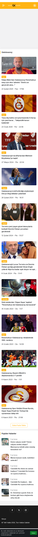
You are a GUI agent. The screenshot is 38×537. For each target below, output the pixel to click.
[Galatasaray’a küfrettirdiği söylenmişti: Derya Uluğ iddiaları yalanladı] (19, 184)
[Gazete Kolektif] (14, 5)
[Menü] (4, 5)
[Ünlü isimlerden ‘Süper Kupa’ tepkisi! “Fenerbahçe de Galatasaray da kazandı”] (19, 295)
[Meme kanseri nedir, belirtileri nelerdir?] (19, 457)
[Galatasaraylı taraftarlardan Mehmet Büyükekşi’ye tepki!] (19, 148)
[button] (34, 5)
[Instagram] (25, 510)
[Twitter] (19, 510)
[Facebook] (12, 510)
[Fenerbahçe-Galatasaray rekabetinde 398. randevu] (19, 330)
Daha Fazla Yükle (19, 425)
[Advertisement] (19, 29)
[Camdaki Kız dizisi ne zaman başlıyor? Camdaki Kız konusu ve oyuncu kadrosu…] (19, 470)
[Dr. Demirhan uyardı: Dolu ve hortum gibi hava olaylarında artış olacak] (19, 494)
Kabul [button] (33, 533)
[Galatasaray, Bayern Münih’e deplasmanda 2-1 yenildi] (19, 366)
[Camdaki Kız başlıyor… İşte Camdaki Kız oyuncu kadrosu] (19, 482)
